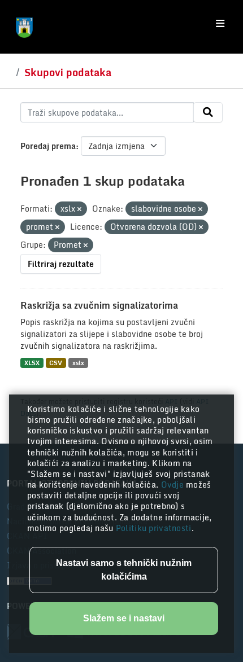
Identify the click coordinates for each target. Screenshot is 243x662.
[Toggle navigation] (220, 23)
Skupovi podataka (67, 72)
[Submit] (208, 112)
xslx (78, 362)
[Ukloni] (79, 209)
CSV (55, 362)
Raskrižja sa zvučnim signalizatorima (99, 305)
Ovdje (173, 484)
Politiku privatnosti (154, 527)
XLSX (32, 362)
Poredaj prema (48, 145)
